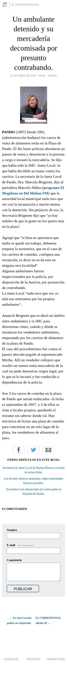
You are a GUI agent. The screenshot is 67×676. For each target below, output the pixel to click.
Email (48, 450)
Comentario (14, 560)
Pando (52, 75)
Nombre (12, 530)
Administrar (56, 659)
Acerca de (11, 659)
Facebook (19, 450)
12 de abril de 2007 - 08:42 (27, 75)
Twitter (33, 450)
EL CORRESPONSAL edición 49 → (48, 620)
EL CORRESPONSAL (25, 4)
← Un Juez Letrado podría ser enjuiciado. (19, 620)
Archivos (33, 659)
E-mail (20, 545)
